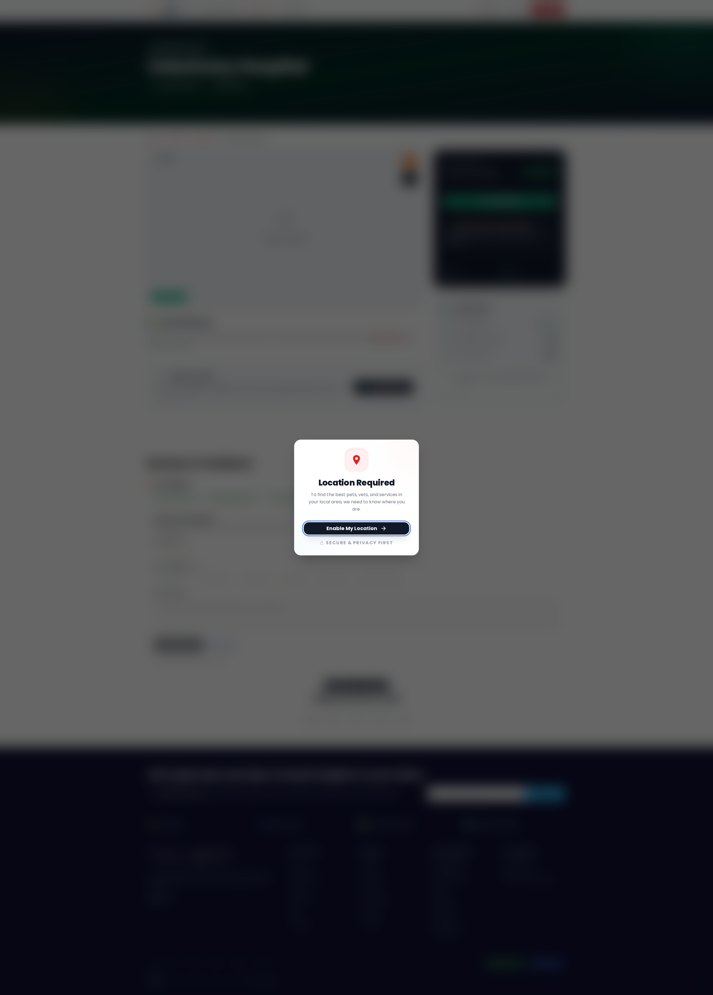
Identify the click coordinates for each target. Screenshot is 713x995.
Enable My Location (351, 528)
